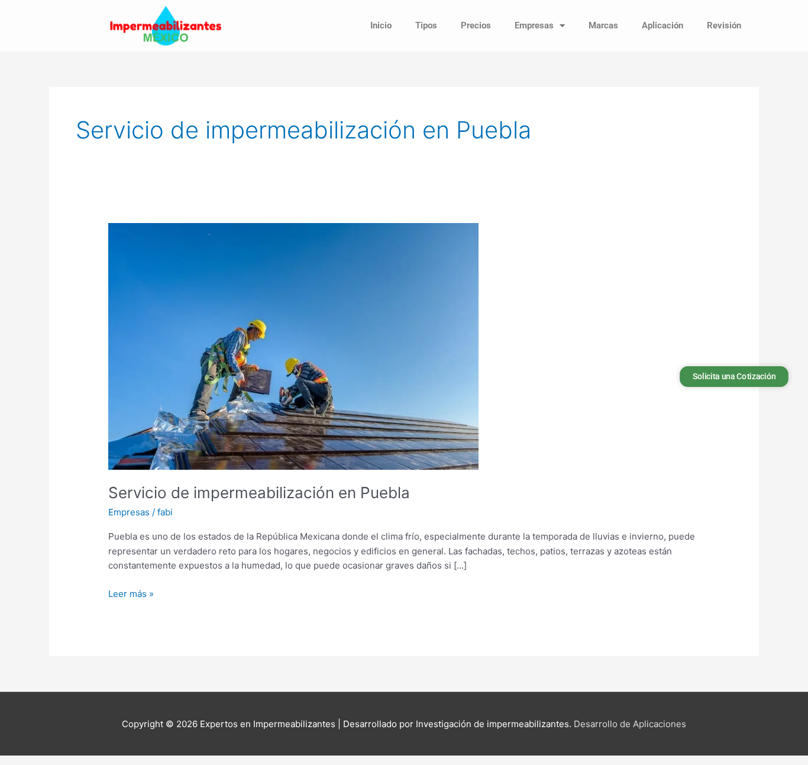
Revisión (724, 25)
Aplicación (662, 25)
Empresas (534, 25)
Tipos (426, 25)
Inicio (381, 25)
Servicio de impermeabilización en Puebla (259, 492)
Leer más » (131, 593)
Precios (476, 25)
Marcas (603, 25)
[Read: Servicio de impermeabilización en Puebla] (293, 345)
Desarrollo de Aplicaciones (630, 724)
